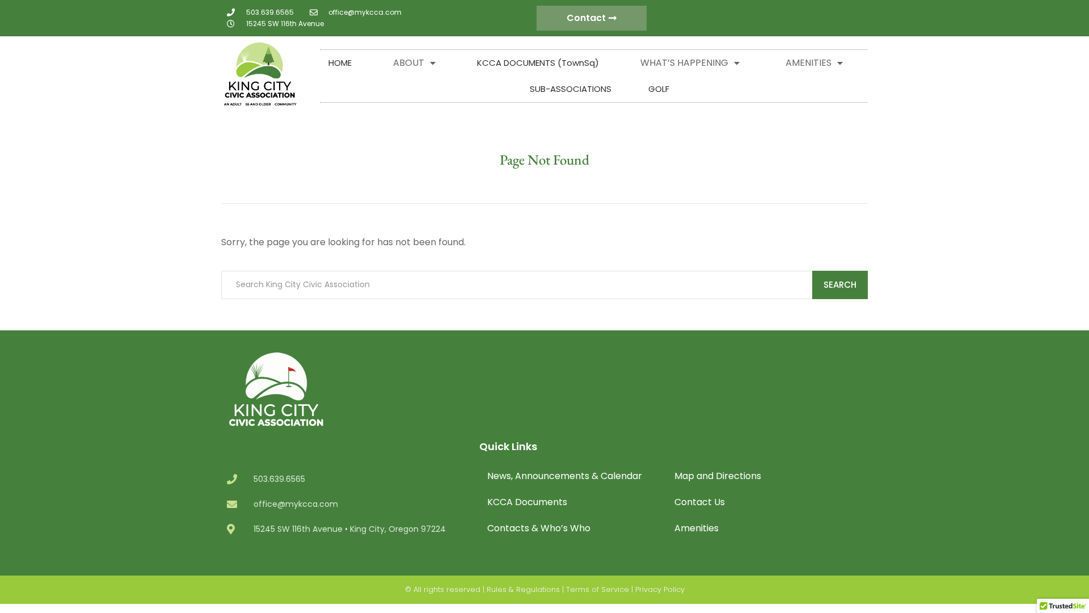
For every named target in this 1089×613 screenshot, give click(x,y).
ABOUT (408, 62)
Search (840, 285)
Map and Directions (717, 475)
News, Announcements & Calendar (564, 475)
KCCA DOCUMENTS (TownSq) (538, 63)
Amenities (696, 528)
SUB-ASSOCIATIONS (570, 89)
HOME (340, 63)
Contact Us (699, 502)
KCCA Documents (527, 502)
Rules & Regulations (523, 589)
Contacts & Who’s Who (538, 528)
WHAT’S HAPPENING (684, 62)
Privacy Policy (660, 589)
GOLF (658, 89)
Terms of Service (597, 589)
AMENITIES (808, 62)
